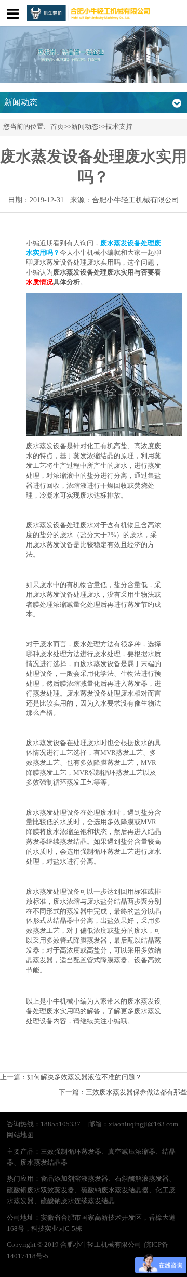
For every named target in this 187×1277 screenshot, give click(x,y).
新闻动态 (84, 127)
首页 (57, 127)
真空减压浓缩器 (131, 1151)
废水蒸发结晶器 (44, 1162)
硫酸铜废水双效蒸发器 (40, 1190)
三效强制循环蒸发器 (71, 1151)
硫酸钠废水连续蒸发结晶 (78, 1201)
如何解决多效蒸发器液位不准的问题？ (84, 1077)
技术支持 (118, 127)
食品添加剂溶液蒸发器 (74, 1178)
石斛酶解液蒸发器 (142, 1178)
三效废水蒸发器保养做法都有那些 (136, 1092)
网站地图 (20, 1135)
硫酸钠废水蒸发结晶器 (115, 1190)
